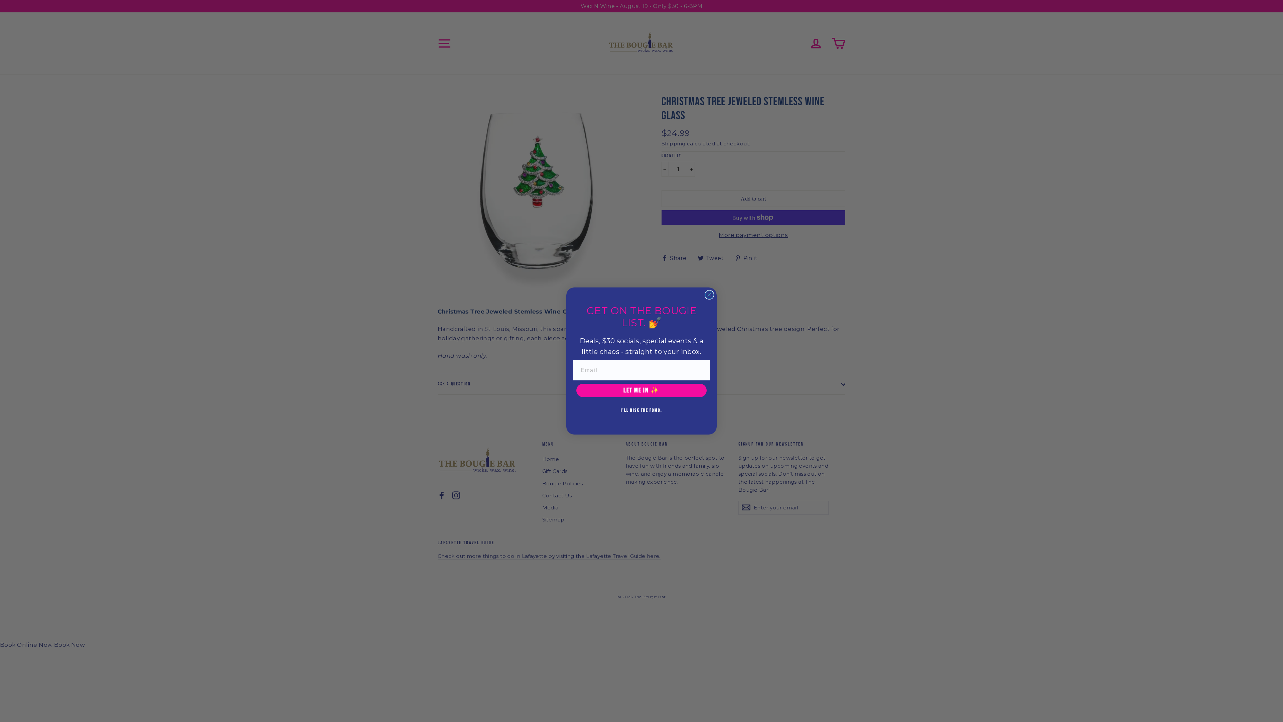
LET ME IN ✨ (641, 390)
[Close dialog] (709, 295)
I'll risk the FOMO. (641, 410)
